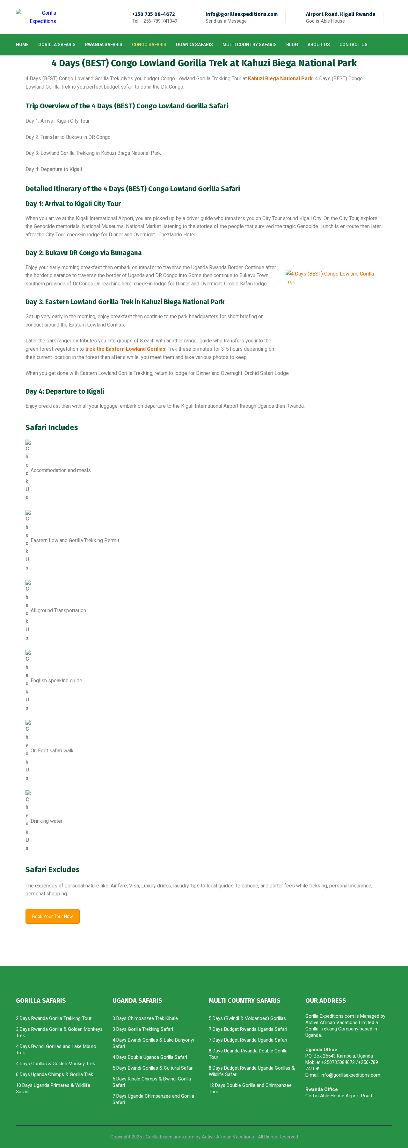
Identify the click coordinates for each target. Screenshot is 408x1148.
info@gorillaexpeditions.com (242, 14)
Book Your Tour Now (52, 916)
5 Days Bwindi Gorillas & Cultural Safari (153, 1068)
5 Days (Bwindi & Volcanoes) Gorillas (247, 1018)
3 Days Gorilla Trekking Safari (143, 1029)
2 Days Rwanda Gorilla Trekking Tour (53, 1018)
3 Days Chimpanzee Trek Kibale (145, 1018)
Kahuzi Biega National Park (280, 78)
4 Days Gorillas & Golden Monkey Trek (55, 1063)
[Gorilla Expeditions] (36, 17)
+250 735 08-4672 (153, 14)
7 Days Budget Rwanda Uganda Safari (248, 1029)
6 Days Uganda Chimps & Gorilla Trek (54, 1074)
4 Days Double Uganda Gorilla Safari (150, 1057)
